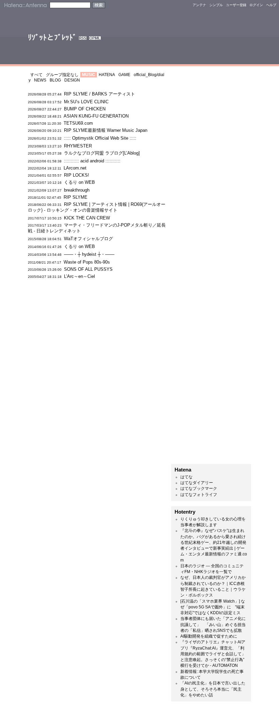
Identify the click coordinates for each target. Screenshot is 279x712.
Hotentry (185, 512)
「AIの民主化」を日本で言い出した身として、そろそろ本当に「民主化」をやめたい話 (212, 689)
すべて (36, 74)
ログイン (256, 5)
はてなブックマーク (198, 488)
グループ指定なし (62, 74)
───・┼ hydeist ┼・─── (89, 254)
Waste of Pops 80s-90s (87, 262)
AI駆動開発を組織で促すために (208, 636)
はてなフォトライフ (198, 495)
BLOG (55, 80)
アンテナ (199, 5)
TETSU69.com (78, 123)
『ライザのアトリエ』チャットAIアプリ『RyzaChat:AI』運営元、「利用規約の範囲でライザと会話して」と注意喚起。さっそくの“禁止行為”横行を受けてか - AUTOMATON (213, 654)
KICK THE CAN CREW (87, 217)
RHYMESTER (78, 145)
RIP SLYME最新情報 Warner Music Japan (105, 130)
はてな (186, 477)
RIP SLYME (75, 197)
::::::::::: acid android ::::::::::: (92, 160)
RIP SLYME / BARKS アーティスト (99, 93)
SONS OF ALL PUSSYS (88, 269)
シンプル (216, 5)
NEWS (40, 80)
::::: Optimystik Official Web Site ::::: (103, 138)
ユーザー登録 (236, 5)
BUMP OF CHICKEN (84, 108)
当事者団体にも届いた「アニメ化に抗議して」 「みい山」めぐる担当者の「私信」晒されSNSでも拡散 (213, 625)
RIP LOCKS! (76, 175)
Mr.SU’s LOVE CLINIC (86, 101)
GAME (124, 74)
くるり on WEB (79, 182)
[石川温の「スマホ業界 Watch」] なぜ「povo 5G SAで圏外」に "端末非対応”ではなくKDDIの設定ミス (212, 607)
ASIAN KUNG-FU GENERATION (96, 116)
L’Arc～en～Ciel (79, 276)
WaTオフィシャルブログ (88, 238)
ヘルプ (271, 5)
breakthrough (76, 190)
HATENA (107, 74)
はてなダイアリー (196, 483)
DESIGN (72, 80)
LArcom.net (75, 168)
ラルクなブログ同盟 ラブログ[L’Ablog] (102, 153)
